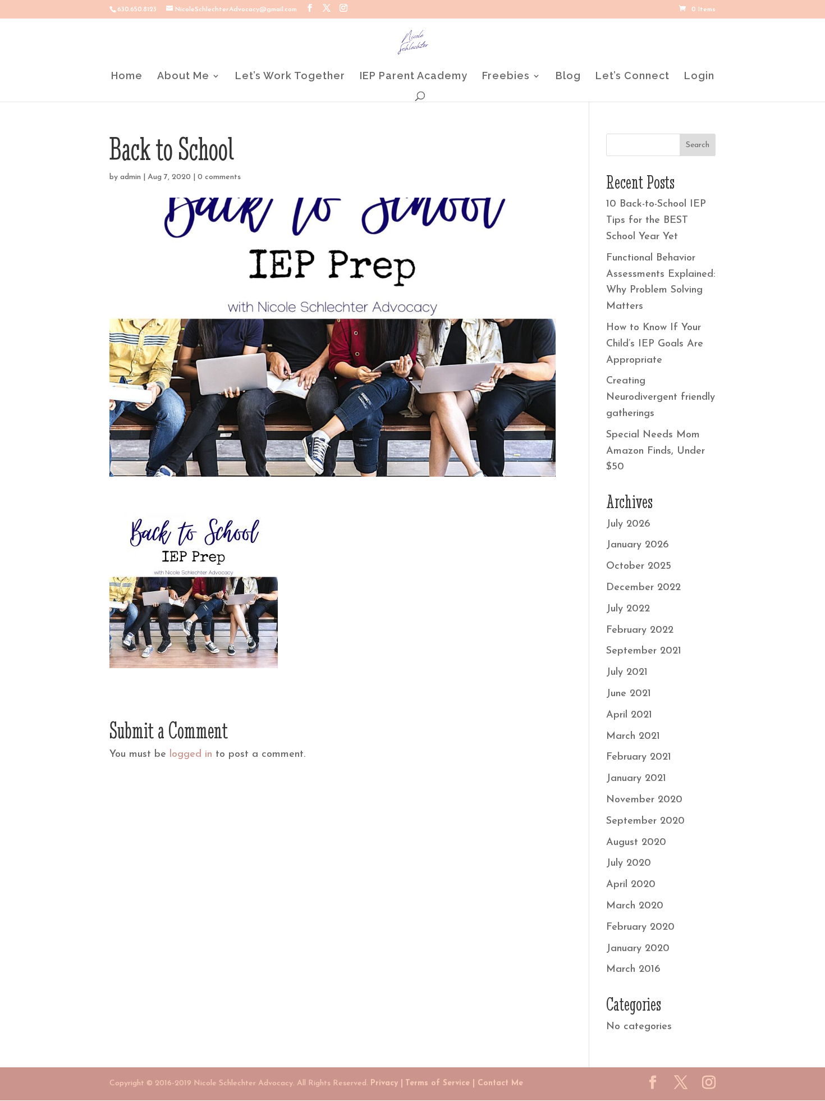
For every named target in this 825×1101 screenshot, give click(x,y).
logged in (190, 755)
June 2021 (628, 694)
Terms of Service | (440, 1083)
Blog (568, 76)
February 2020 (640, 927)
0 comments (219, 177)
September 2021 (643, 651)
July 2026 (628, 524)
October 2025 (638, 566)
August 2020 (636, 843)
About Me (183, 76)
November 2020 (644, 800)
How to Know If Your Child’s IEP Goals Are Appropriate (654, 344)
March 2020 (634, 906)
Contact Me (499, 1083)
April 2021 (629, 715)
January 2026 (637, 545)
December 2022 (643, 588)
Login (699, 76)
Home (127, 76)
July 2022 (628, 609)
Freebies (506, 76)
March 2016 (633, 970)
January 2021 (636, 779)
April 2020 (631, 885)
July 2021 (627, 673)
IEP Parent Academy (413, 76)
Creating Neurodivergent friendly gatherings (660, 397)
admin (130, 177)
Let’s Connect (632, 76)
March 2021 (633, 737)
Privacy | (386, 1083)
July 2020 (628, 863)
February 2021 (638, 757)
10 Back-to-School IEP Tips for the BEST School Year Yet (656, 220)
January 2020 (638, 949)
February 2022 (639, 630)
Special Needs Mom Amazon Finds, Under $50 (655, 451)
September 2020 (645, 821)
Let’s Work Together (290, 76)
